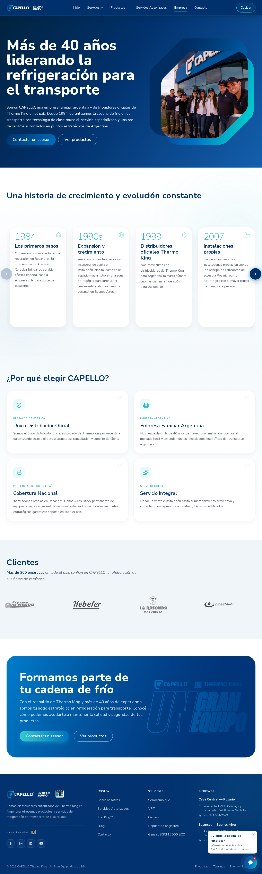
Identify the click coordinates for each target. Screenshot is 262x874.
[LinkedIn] (31, 843)
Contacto (200, 7)
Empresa (180, 7)
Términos (219, 866)
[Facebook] (11, 843)
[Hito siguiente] (255, 274)
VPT (151, 808)
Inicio (76, 7)
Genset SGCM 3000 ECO (166, 834)
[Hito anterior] (6, 274)
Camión (153, 817)
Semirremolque (159, 800)
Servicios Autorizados (151, 7)
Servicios (93, 7)
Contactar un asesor (31, 139)
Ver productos (77, 139)
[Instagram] (21, 843)
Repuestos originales (163, 826)
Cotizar (246, 7)
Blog (101, 826)
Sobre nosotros (109, 800)
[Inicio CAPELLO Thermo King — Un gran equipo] (25, 7)
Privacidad (201, 866)
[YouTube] (41, 843)
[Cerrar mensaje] (253, 834)
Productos (118, 7)
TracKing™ (105, 817)
